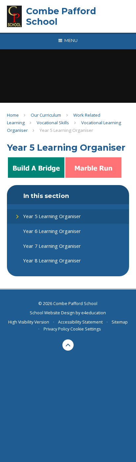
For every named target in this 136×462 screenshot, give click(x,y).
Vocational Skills (53, 123)
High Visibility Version (28, 322)
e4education (93, 313)
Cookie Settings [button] (85, 329)
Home (13, 115)
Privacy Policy (56, 329)
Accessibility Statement (80, 322)
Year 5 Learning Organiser (66, 130)
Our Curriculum (46, 115)
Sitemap (120, 322)
